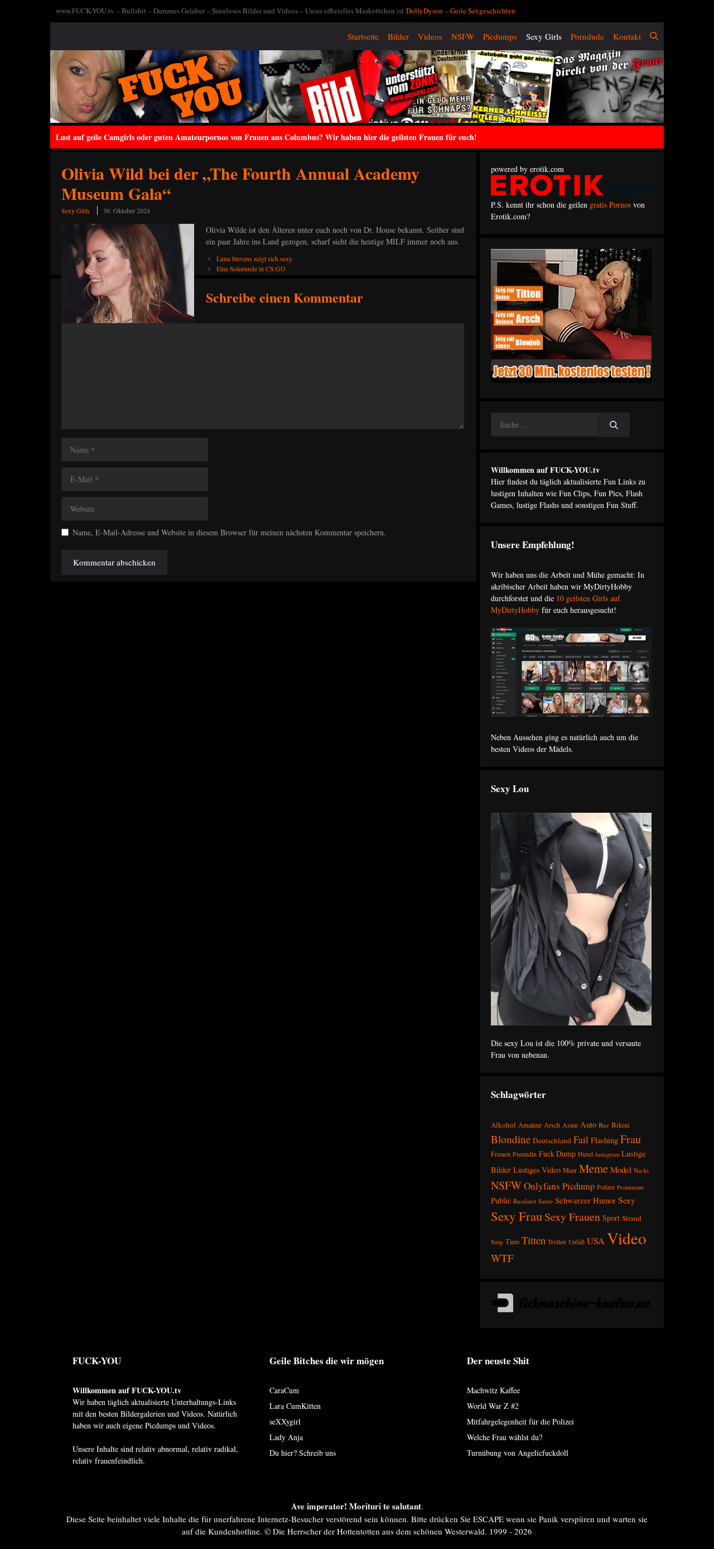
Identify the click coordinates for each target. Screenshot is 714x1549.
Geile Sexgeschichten (482, 11)
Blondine (510, 1139)
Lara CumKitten (295, 1406)
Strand (631, 1218)
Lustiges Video (537, 1169)
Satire (545, 1201)
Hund (585, 1153)
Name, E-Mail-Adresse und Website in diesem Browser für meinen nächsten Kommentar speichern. (229, 532)
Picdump (578, 1186)
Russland (524, 1201)
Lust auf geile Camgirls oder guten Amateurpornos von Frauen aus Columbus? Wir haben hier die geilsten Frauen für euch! (266, 137)
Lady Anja (286, 1437)
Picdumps (500, 36)
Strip (497, 1242)
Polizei (606, 1186)
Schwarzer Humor (585, 1200)
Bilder (398, 36)
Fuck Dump (557, 1153)
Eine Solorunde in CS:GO (251, 268)
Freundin (525, 1153)
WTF (502, 1258)
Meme (593, 1168)
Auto (588, 1124)
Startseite (363, 36)
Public (501, 1200)
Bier (604, 1125)
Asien (570, 1124)
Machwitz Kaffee (493, 1390)
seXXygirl (285, 1421)
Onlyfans (542, 1185)
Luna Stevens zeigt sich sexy (254, 258)
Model (620, 1169)
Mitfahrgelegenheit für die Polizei (520, 1421)
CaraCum (284, 1390)
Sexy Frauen (572, 1216)
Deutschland (552, 1140)
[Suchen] (614, 425)
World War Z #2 (493, 1406)
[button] (654, 36)
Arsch (552, 1124)
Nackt (641, 1170)
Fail (580, 1139)
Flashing (604, 1140)
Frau (630, 1139)
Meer (570, 1170)
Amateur (530, 1124)
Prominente (630, 1187)
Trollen (557, 1242)
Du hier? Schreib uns (302, 1452)
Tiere (512, 1241)
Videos (430, 36)
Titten (534, 1240)
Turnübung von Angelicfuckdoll (517, 1452)
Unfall (576, 1242)
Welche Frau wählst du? (504, 1437)
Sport (611, 1217)
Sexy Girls (544, 36)
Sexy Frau (516, 1215)
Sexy (626, 1200)
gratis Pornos (610, 204)
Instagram (607, 1154)
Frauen (500, 1154)
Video (627, 1238)
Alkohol (503, 1125)
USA (596, 1241)
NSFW (462, 36)
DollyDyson (424, 11)
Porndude (587, 36)
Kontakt (627, 36)
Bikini (620, 1125)
